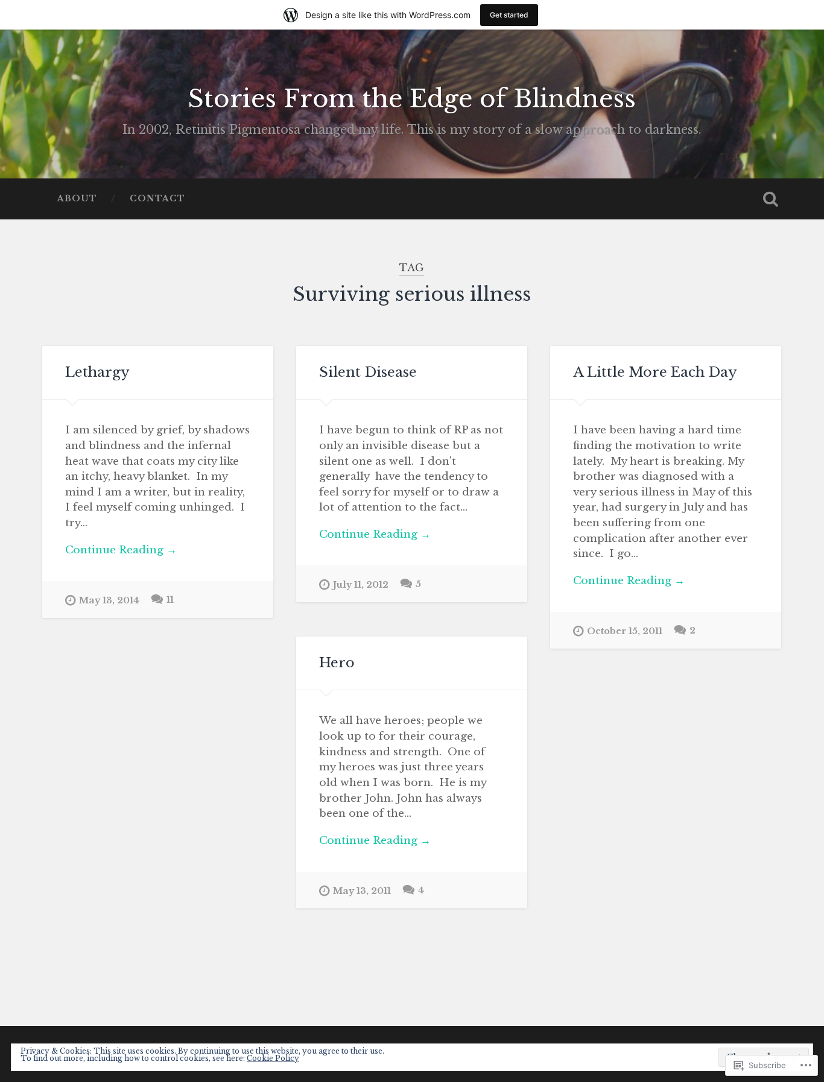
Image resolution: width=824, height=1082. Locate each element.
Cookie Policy (273, 1058)
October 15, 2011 (624, 631)
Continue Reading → (121, 549)
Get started (509, 14)
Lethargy (97, 371)
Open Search (771, 198)
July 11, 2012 (360, 584)
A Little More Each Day (655, 371)
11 (170, 599)
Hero (337, 662)
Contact (157, 198)
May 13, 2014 (109, 600)
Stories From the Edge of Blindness (412, 99)
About (77, 198)
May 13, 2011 (362, 890)
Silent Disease (368, 371)
